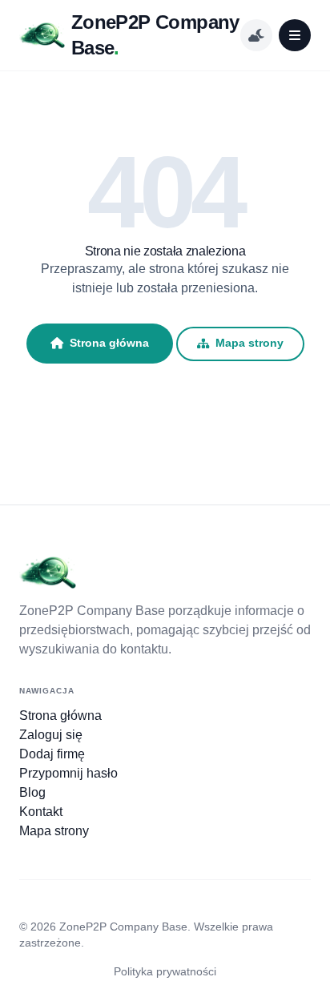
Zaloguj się (50, 735)
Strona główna (109, 342)
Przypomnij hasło (68, 773)
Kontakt (40, 811)
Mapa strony (249, 343)
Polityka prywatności (165, 971)
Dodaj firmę (52, 754)
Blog (32, 792)
